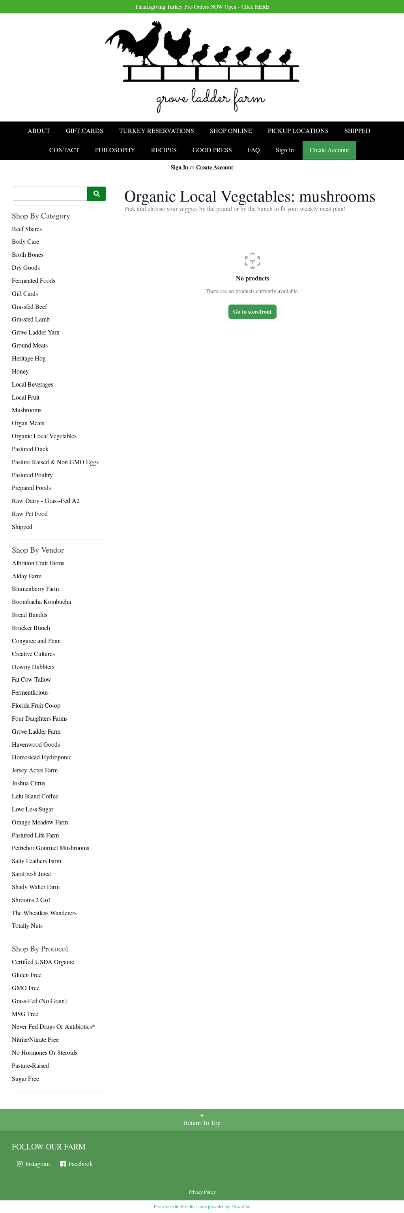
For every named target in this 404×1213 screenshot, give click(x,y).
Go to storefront (252, 311)
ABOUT (39, 130)
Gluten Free (26, 974)
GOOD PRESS (212, 150)
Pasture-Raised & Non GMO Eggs (55, 462)
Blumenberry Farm (35, 588)
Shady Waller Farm (36, 886)
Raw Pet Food (30, 513)
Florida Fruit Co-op (36, 705)
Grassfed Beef (29, 306)
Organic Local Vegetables (44, 436)
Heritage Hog (29, 358)
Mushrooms (26, 410)
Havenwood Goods (36, 744)
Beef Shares (27, 228)
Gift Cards (25, 293)
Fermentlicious (30, 692)
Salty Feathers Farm (36, 860)
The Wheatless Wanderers (44, 912)
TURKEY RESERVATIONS (156, 130)
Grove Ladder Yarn (36, 332)
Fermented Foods (33, 280)
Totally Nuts (27, 925)
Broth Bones (27, 254)
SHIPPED (357, 130)
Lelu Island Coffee (35, 796)
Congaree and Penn (36, 640)
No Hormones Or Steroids (44, 1052)
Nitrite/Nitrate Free (35, 1039)
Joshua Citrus (28, 783)
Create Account (329, 150)
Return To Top (202, 1122)
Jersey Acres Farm (35, 770)
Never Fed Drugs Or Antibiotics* (53, 1026)
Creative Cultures (33, 653)
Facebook (80, 1163)
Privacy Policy (202, 1192)
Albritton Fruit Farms (38, 563)
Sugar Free (25, 1078)
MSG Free (25, 1013)
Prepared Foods (31, 487)
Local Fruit (25, 397)
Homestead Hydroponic (41, 757)
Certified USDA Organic (43, 961)
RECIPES (164, 150)
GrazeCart (241, 1206)
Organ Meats (28, 423)
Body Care (25, 241)
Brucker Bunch (31, 627)
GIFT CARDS (84, 130)
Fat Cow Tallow (31, 679)
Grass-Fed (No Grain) (39, 1000)
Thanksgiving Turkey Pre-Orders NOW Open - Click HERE (202, 6)
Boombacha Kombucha (41, 601)
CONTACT (64, 150)
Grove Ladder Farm (36, 731)
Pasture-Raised (30, 1065)
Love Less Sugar (32, 809)
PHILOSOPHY (115, 150)
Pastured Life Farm (35, 835)
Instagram (37, 1163)
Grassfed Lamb (31, 319)
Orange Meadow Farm (40, 822)
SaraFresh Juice (31, 873)
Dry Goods (26, 267)
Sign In (285, 150)
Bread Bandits (29, 614)
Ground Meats (30, 345)
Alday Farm (26, 576)
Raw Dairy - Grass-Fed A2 (46, 500)
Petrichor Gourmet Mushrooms (50, 847)
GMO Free (25, 987)
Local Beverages (32, 384)
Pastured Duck (30, 449)
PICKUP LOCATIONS (298, 130)
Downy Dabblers (33, 666)
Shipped (22, 526)
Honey (20, 371)
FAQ (254, 150)
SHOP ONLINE (231, 130)
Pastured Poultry (32, 475)
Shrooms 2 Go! (31, 899)
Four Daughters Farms (39, 718)
